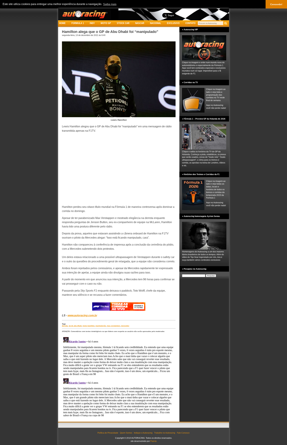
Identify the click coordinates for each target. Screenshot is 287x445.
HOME (62, 23)
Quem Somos (126, 433)
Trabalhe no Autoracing (164, 433)
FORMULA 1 (77, 23)
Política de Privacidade (107, 433)
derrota (65, 326)
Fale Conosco (183, 433)
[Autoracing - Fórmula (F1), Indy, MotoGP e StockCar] (84, 14)
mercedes (125, 326)
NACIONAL (155, 23)
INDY (92, 23)
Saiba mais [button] (109, 4)
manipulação (101, 326)
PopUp (153, 441)
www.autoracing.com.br (82, 315)
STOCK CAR (123, 23)
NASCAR (139, 23)
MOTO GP (106, 23)
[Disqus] (119, 377)
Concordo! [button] (276, 4)
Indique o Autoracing (143, 433)
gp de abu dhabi (75, 326)
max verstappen (113, 326)
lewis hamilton (89, 326)
